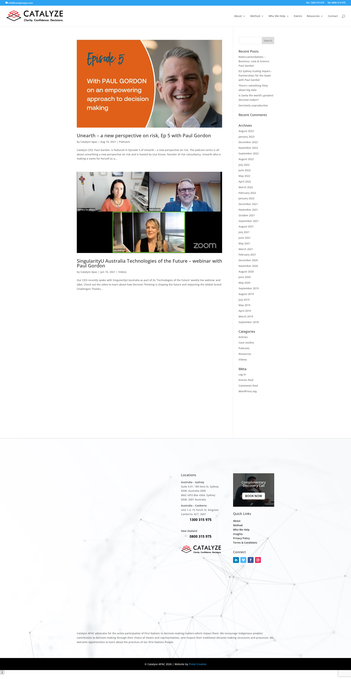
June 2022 (245, 170)
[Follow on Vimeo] (243, 560)
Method (255, 16)
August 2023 (246, 131)
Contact (333, 16)
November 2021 (248, 209)
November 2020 (248, 266)
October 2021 (247, 215)
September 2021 (249, 221)
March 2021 (246, 249)
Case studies (246, 342)
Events (298, 16)
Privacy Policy (241, 538)
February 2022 (247, 193)
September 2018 (249, 322)
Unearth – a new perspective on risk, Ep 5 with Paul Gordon (144, 135)
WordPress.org (248, 391)
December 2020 (248, 260)
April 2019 (245, 310)
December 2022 (248, 142)
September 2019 (249, 288)
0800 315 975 (201, 536)
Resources (245, 354)
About (238, 16)
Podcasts (124, 141)
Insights (238, 534)
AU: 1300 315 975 (315, 3)
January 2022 (246, 198)
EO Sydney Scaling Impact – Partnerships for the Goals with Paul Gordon (255, 75)
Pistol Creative (197, 664)
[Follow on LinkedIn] (236, 560)
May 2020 (244, 282)
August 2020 (246, 271)
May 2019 (244, 305)
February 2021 (247, 254)
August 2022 (246, 159)
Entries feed (246, 380)
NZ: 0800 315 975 (337, 3)
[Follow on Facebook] (251, 560)
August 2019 (246, 294)
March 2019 (246, 316)
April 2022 (245, 181)
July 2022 (244, 164)
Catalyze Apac (88, 141)
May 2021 (244, 243)
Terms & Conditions (245, 542)
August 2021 (246, 226)
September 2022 (249, 153)
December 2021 (248, 204)
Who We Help (277, 16)
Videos (122, 272)
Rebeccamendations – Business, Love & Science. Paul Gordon (254, 61)
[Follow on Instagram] (258, 560)
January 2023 (246, 136)
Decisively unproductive (253, 105)
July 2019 (244, 299)
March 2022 (246, 187)
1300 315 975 (201, 519)
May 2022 (244, 176)
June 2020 (245, 277)
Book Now (253, 496)
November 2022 (248, 147)
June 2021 (245, 237)
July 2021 (244, 232)
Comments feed (248, 385)
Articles (243, 337)
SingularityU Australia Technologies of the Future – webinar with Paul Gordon (149, 263)
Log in (242, 374)
